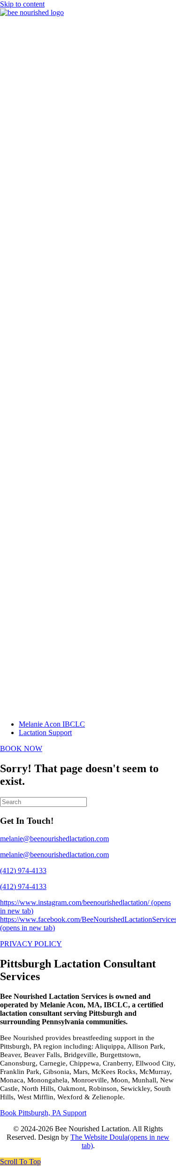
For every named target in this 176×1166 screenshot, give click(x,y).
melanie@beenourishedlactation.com (54, 855)
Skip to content (22, 4)
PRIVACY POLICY (31, 944)
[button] (20, 1162)
